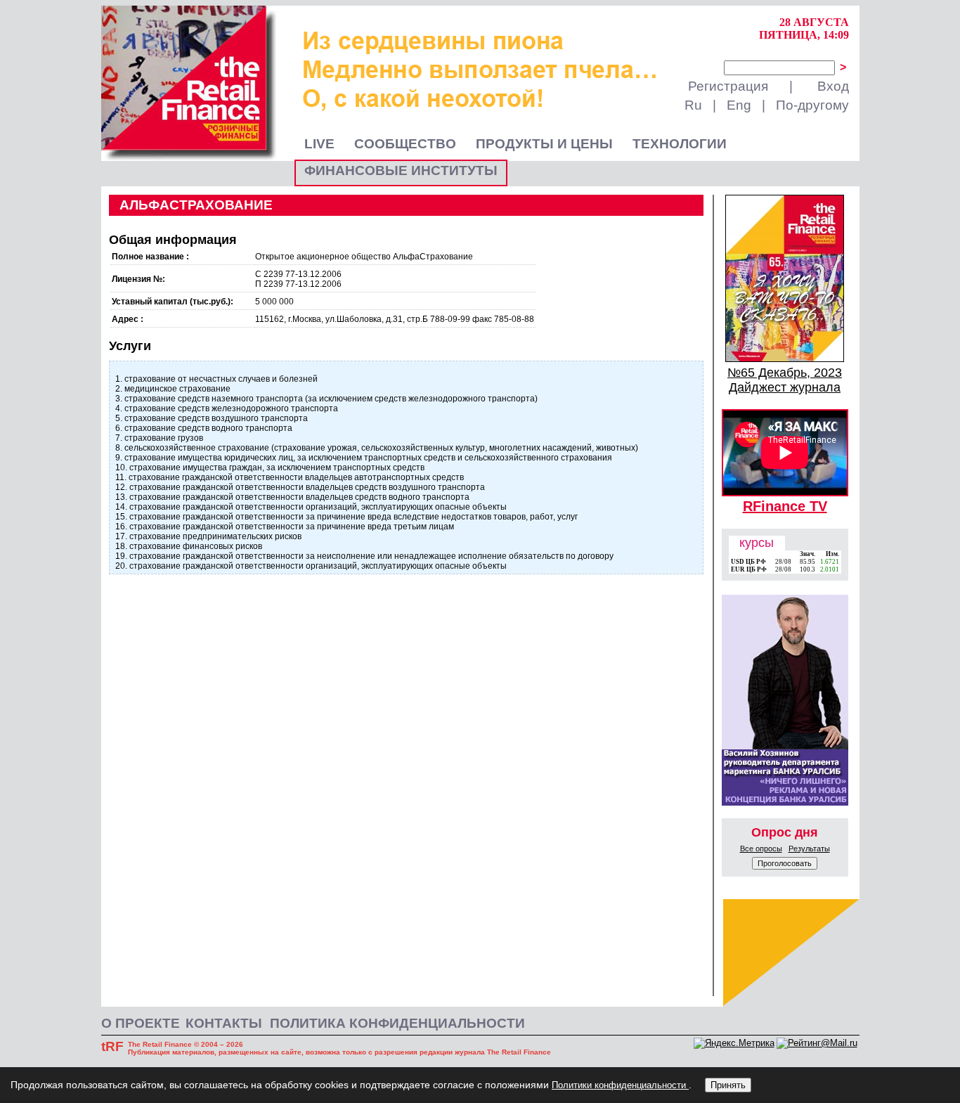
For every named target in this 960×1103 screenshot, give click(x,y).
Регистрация (728, 86)
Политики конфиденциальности (620, 1085)
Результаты (809, 848)
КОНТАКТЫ (224, 1023)
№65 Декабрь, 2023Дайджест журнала (784, 380)
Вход (833, 86)
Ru (693, 105)
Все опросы (761, 848)
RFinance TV (785, 506)
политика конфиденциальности (397, 1023)
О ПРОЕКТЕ (140, 1023)
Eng (739, 105)
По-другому (812, 105)
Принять (728, 1085)
